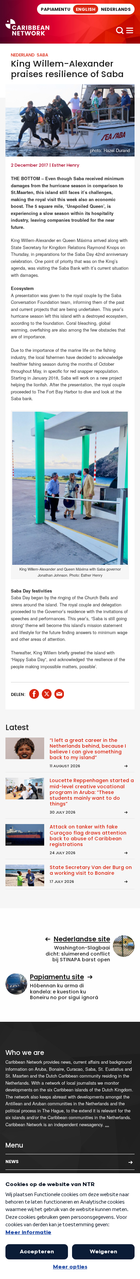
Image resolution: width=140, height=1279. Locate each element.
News (12, 1161)
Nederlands (116, 9)
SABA (42, 55)
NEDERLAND (23, 55)
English (85, 9)
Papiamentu (55, 9)
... (107, 1124)
